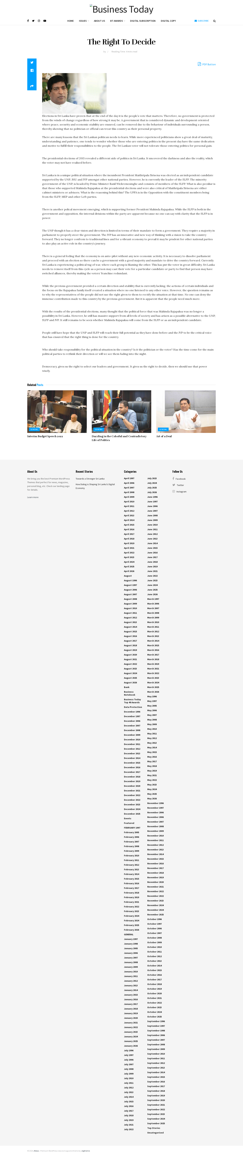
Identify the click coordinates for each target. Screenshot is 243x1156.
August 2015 (130, 631)
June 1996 (152, 496)
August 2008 (130, 598)
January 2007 (131, 957)
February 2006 (131, 836)
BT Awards (116, 20)
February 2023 (131, 911)
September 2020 (156, 1100)
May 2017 (152, 761)
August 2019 (130, 650)
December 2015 (132, 762)
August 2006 (130, 589)
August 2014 (130, 626)
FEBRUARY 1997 (132, 827)
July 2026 (152, 492)
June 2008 (152, 515)
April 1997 (129, 478)
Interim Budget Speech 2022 (45, 436)
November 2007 (155, 821)
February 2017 (131, 888)
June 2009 (152, 520)
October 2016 (154, 974)
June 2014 (152, 543)
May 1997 (152, 701)
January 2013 (131, 985)
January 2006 (131, 952)
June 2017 (152, 557)
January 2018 (131, 1008)
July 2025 (152, 487)
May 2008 (152, 719)
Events (127, 818)
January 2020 (131, 1017)
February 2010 (131, 855)
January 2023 (131, 1031)
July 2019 (128, 1120)
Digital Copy (168, 20)
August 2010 (130, 608)
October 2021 (154, 998)
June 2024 (152, 585)
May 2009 (152, 724)
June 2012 (152, 534)
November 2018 (155, 872)
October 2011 (154, 951)
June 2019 (152, 566)
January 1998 (131, 943)
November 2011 (155, 840)
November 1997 (155, 807)
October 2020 (154, 993)
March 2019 (153, 663)
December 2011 (132, 744)
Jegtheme (85, 1151)
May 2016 (152, 756)
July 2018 (128, 1115)
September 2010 (156, 1053)
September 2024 (156, 1118)
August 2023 (130, 668)
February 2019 (131, 897)
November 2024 (155, 905)
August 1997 (130, 585)
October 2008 (154, 937)
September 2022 (156, 1109)
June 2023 (152, 580)
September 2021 (156, 1104)
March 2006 (153, 603)
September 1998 (156, 1030)
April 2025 (129, 566)
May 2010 (152, 728)
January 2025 (131, 1041)
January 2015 (131, 994)
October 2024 (154, 1011)
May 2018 (152, 766)
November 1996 (155, 803)
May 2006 (152, 710)
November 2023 (155, 900)
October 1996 (154, 919)
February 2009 (131, 850)
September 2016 (156, 1081)
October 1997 (154, 923)
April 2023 (129, 557)
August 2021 (130, 659)
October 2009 (154, 942)
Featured (129, 823)
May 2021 (152, 775)
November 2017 (155, 868)
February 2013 (131, 869)
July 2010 (128, 1078)
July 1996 (128, 1050)
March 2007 (153, 608)
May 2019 (152, 770)
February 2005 (131, 832)
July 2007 (128, 1064)
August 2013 (130, 622)
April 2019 (129, 543)
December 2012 (132, 748)
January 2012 (131, 980)
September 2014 (156, 1072)
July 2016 (128, 1106)
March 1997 (153, 598)
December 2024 (132, 809)
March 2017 (153, 654)
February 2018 (131, 892)
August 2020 (130, 654)
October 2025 (154, 1016)
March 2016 (153, 650)
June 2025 (152, 589)
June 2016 (152, 552)
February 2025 (131, 925)
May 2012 (152, 738)
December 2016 (132, 767)
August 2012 (130, 617)
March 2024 (153, 682)
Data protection (133, 707)
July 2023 (152, 478)
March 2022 (153, 673)
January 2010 (131, 971)
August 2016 (130, 636)
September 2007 (156, 1039)
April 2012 (129, 510)
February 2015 (131, 878)
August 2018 (130, 645)
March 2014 (153, 640)
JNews (36, 1151)
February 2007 (131, 841)
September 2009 (156, 1049)
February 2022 (131, 906)
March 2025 (153, 687)
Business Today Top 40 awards (132, 701)
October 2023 (154, 1007)
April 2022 (129, 552)
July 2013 (128, 1092)
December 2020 (132, 785)
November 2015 (155, 858)
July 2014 (128, 1096)
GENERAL (34, 429)
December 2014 (132, 758)
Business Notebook (129, 693)
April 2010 (129, 501)
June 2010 (152, 524)
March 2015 (153, 645)
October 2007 (154, 933)
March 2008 (153, 612)
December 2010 (132, 739)
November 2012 (155, 844)
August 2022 (130, 663)
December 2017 (132, 772)
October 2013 (154, 960)
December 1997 (132, 716)
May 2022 (152, 779)
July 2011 (128, 1082)
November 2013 (155, 849)
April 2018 (129, 538)
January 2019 (131, 1013)
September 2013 (156, 1067)
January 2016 (131, 999)
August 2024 (130, 673)
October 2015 (154, 970)
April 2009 (129, 496)
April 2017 (129, 534)
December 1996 (132, 711)
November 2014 (155, 854)
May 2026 (152, 798)
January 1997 (131, 939)
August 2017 (130, 640)
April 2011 (129, 506)
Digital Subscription (143, 20)
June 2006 (152, 506)
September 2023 (156, 1114)
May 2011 (152, 733)
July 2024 (152, 482)
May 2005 (152, 705)
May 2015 (152, 752)
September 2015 (156, 1076)
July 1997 (128, 1055)
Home (70, 20)
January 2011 (131, 976)
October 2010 (154, 947)
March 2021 (153, 668)
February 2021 (131, 901)
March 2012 (153, 631)
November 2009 (155, 831)
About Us (99, 20)
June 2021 (152, 571)
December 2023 (132, 804)
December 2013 (132, 753)
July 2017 (128, 1110)
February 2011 (131, 860)
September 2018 (156, 1090)
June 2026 (152, 594)
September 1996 (156, 1021)
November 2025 (155, 914)
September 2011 (156, 1058)
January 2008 (131, 962)
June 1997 (152, 501)
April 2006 (129, 482)
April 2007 (129, 487)
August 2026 (130, 682)
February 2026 (131, 929)
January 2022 (131, 1027)
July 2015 (128, 1101)
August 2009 (130, 603)
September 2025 (156, 1123)
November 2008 (155, 826)
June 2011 (152, 529)
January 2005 (131, 948)
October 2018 (154, 984)
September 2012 (156, 1063)
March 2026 (153, 691)
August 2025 (130, 677)
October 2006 (154, 928)
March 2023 (153, 677)
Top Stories (153, 1127)
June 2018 (152, 561)
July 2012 (128, 1087)
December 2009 (132, 734)
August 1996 (130, 580)
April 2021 (129, 547)
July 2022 (128, 1129)
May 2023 (152, 784)
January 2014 (131, 990)
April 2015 (129, 524)
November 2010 (155, 835)
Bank (126, 687)
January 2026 (131, 1045)
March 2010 (153, 622)
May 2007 (152, 714)
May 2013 (152, 742)
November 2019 (155, 877)
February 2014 (131, 874)
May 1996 (152, 696)
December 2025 (132, 813)
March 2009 (153, 617)
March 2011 (153, 626)
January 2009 (131, 966)
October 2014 (154, 965)
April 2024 (129, 561)
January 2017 (131, 1004)
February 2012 (131, 864)
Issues (83, 20)
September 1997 (156, 1025)
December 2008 (132, 730)
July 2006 (128, 1059)
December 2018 (132, 776)
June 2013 (152, 538)
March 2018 (153, 659)
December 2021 (132, 790)
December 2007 (132, 725)
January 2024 (131, 1036)
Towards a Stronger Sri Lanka (90, 478)
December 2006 (132, 720)
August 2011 (130, 612)
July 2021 (128, 1124)
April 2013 (129, 515)
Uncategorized (155, 1132)
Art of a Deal (164, 436)
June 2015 (152, 547)
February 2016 (131, 883)
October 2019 (154, 988)
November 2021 (155, 886)
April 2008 (129, 492)
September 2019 (156, 1095)
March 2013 (153, 636)
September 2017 (156, 1086)
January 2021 (131, 1022)
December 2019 (132, 781)
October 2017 (154, 979)
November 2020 (155, 882)
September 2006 (156, 1035)
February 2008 (131, 846)
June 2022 (152, 575)
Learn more (33, 497)
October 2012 (154, 956)
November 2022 (155, 891)
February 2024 (131, 915)
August (128, 575)
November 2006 (155, 812)
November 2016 (155, 863)
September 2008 (156, 1044)
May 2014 (152, 747)
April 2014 (129, 520)
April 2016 (129, 529)
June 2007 (152, 510)
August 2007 (130, 594)
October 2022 (154, 1002)
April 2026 (129, 571)
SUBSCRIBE (203, 20)
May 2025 (152, 793)
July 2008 (128, 1068)
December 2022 (132, 795)
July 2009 (128, 1073)
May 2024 (152, 789)
